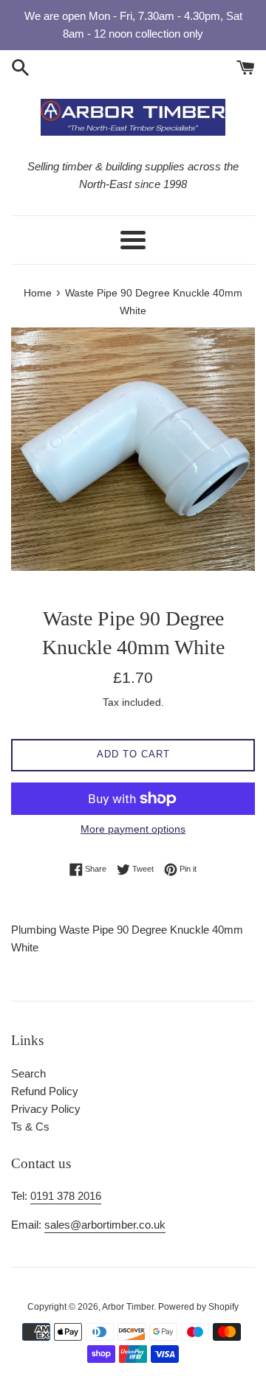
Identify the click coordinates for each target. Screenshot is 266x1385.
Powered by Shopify (198, 1307)
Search (28, 1073)
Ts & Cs (30, 1126)
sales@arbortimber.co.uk (105, 1224)
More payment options (133, 829)
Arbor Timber (128, 1307)
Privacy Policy (46, 1109)
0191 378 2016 (65, 1196)
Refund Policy (44, 1091)
